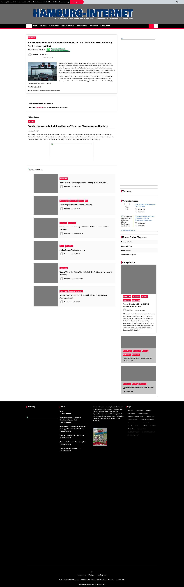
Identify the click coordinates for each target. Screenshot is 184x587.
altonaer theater (146, 422)
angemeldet (39, 107)
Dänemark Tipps (126, 246)
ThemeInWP (101, 584)
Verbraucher (135, 354)
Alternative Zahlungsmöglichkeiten (147, 419)
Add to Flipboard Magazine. (36, 49)
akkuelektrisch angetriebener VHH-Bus (135, 416)
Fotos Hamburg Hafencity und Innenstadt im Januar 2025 (138, 388)
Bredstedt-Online (126, 242)
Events (62, 246)
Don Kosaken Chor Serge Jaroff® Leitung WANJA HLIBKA (84, 183)
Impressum (94, 26)
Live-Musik (63, 223)
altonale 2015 (152, 425)
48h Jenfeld (148, 410)
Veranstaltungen (68, 26)
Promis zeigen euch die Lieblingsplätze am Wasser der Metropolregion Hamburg (68, 126)
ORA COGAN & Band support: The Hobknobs (145, 205)
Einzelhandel (127, 296)
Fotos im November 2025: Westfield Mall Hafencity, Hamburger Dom (136, 305)
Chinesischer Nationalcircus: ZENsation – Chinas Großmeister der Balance (144, 218)
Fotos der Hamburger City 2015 (70, 448)
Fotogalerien (82, 26)
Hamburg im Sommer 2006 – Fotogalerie (73, 442)
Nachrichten (54, 26)
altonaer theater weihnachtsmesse (134, 425)
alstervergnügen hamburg (132, 419)
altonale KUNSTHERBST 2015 (148, 432)
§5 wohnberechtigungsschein (133, 435)
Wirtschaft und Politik (75, 291)
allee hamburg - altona (150, 416)
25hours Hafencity (139, 410)
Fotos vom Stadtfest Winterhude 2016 (72, 435)
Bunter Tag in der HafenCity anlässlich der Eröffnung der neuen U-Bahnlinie (86, 273)
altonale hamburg (141, 428)
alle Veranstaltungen (128, 230)
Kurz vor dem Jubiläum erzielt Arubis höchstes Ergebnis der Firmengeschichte (83, 296)
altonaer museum (136, 422)
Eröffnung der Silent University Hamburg (76, 205)
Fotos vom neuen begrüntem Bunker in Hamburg (137, 358)
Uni (86, 200)
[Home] (29, 26)
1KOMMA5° (130, 410)
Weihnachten (136, 300)
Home (35, 26)
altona (129, 422)
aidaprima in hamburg (143, 413)
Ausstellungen (64, 200)
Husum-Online (126, 250)
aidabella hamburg (131, 413)
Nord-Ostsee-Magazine (128, 254)
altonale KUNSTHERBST (133, 432)
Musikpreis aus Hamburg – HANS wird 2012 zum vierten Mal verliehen (84, 228)
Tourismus (31, 121)
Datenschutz (105, 26)
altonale (145, 425)
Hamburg (43, 26)
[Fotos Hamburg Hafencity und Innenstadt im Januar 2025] (138, 380)
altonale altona (131, 428)
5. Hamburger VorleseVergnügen (72, 250)
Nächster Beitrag (33, 117)
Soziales (81, 200)
